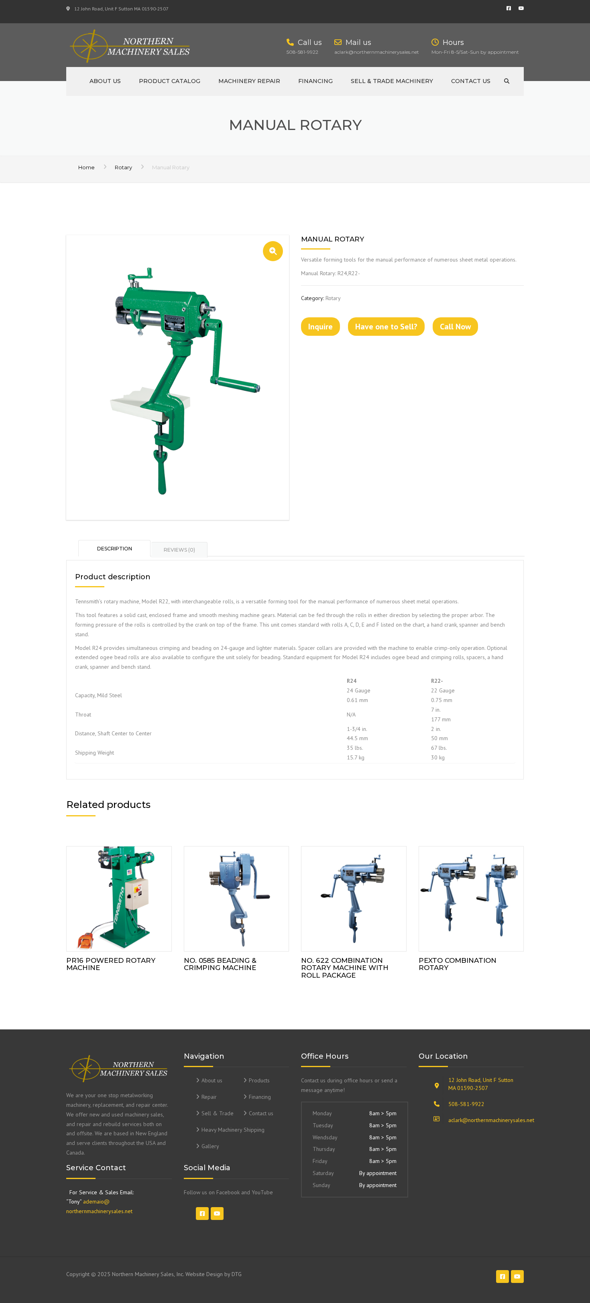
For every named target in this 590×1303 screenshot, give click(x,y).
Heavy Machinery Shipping (232, 1129)
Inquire (320, 326)
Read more (118, 897)
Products (259, 1080)
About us (105, 81)
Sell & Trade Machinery (392, 81)
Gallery (210, 1146)
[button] (273, 251)
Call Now (455, 326)
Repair (209, 1096)
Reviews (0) (179, 550)
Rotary (123, 167)
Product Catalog (169, 81)
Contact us (470, 81)
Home (86, 167)
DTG (237, 1274)
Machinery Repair (249, 81)
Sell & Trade (217, 1113)
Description (114, 549)
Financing (315, 81)
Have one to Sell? (386, 326)
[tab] (114, 548)
